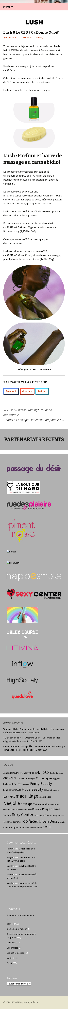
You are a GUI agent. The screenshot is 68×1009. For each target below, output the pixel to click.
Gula (18, 789)
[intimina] (22, 647)
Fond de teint (9, 790)
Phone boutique (9, 809)
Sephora (7, 815)
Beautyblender (30, 772)
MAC (12, 796)
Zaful (46, 827)
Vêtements (29, 828)
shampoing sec (39, 815)
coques (32, 779)
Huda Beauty (32, 789)
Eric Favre (17, 784)
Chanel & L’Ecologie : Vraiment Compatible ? (34, 420)
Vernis (62, 822)
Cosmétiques (44, 778)
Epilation (7, 784)
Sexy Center (22, 814)
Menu (6, 6)
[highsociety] (22, 680)
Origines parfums (43, 804)
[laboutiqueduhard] (23, 487)
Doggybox (56, 779)
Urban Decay (49, 821)
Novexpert (27, 804)
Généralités (12, 947)
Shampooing (51, 815)
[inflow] (22, 663)
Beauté (28, 37)
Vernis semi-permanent (13, 827)
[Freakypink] (13, 562)
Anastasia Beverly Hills (13, 772)
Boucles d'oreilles (56, 773)
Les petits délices (15, 952)
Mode (9, 957)
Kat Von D (48, 790)
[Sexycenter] (34, 594)
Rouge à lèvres (51, 809)
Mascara (42, 796)
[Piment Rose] (22, 529)
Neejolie (11, 803)
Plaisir (10, 963)
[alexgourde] (22, 633)
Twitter (42, 391)
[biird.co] (22, 614)
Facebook (11, 391)
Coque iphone (23, 778)
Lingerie (56, 790)
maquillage (27, 796)
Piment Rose (20, 809)
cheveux (9, 778)
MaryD (41, 37)
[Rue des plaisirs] (29, 505)
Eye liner (26, 784)
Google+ (27, 391)
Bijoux (43, 772)
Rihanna (37, 809)
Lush (6, 796)
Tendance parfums (11, 821)
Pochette (28, 809)
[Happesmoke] (34, 576)
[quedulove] (22, 694)
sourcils (61, 815)
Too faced (29, 821)
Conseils (11, 942)
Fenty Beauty (41, 783)
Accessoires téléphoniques (20, 915)
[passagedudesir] (34, 468)
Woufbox (37, 827)
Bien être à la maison (17, 928)
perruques (55, 804)
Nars (49, 796)
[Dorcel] (11, 551)
